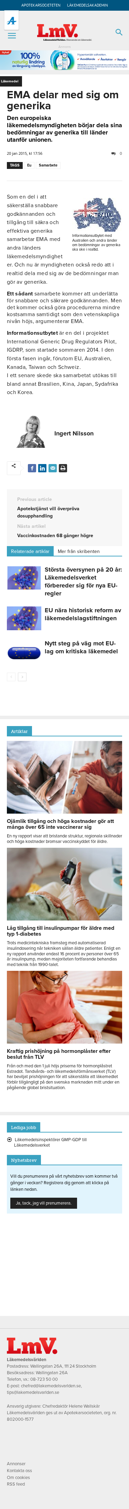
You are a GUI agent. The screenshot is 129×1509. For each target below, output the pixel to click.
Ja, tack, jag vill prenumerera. (44, 1203)
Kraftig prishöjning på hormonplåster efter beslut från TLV (59, 1054)
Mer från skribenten (79, 551)
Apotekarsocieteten (41, 5)
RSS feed (16, 1484)
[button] (12, 36)
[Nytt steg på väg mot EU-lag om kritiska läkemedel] (24, 651)
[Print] (63, 468)
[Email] (53, 468)
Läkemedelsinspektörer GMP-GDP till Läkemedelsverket (50, 1142)
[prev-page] (11, 677)
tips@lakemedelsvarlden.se (33, 1392)
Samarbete (48, 165)
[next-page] (22, 677)
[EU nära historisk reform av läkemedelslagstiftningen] (24, 618)
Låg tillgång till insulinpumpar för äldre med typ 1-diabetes (60, 931)
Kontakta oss (19, 1470)
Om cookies (18, 1477)
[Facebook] (32, 468)
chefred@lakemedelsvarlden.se (51, 1386)
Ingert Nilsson (74, 433)
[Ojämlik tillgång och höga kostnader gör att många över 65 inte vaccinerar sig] (64, 811)
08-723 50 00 (44, 1379)
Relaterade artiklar (30, 551)
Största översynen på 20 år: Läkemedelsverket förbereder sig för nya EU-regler (83, 581)
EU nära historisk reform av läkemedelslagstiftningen (83, 614)
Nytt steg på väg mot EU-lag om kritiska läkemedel (81, 647)
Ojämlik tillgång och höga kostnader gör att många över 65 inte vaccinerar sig (60, 824)
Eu (29, 165)
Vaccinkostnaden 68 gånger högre (55, 536)
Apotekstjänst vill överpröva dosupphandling (48, 512)
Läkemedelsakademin (87, 5)
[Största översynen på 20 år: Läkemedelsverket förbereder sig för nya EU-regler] (24, 578)
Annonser (16, 1464)
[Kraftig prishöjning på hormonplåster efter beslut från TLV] (64, 1041)
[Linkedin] (42, 468)
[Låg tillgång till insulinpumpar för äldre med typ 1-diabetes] (64, 918)
